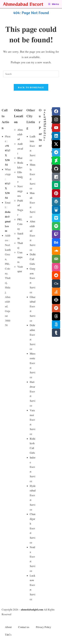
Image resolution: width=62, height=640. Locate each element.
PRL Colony (19, 224)
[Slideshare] (56, 210)
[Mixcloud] (56, 283)
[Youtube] (56, 128)
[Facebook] (56, 111)
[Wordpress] (56, 201)
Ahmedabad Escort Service (32, 235)
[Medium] (56, 185)
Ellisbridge (20, 176)
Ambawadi (20, 148)
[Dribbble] (56, 267)
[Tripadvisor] (56, 259)
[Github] (56, 169)
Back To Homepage (31, 87)
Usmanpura (19, 257)
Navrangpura (20, 190)
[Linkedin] (56, 136)
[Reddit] (56, 275)
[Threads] (56, 316)
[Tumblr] (56, 333)
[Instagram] (56, 119)
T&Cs (8, 634)
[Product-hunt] (56, 308)
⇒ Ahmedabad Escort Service (45, 125)
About (8, 627)
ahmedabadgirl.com (32, 609)
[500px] (56, 324)
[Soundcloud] (56, 251)
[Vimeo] (56, 218)
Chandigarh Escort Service (32, 528)
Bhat (19, 158)
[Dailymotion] (56, 177)
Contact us (23, 627)
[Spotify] (56, 226)
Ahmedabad (20, 134)
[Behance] (56, 242)
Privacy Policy (43, 627)
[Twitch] (56, 234)
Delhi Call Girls (33, 259)
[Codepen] (56, 300)
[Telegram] (56, 152)
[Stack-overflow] (56, 292)
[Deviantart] (56, 160)
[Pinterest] (56, 193)
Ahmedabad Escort (23, 4)
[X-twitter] (56, 144)
